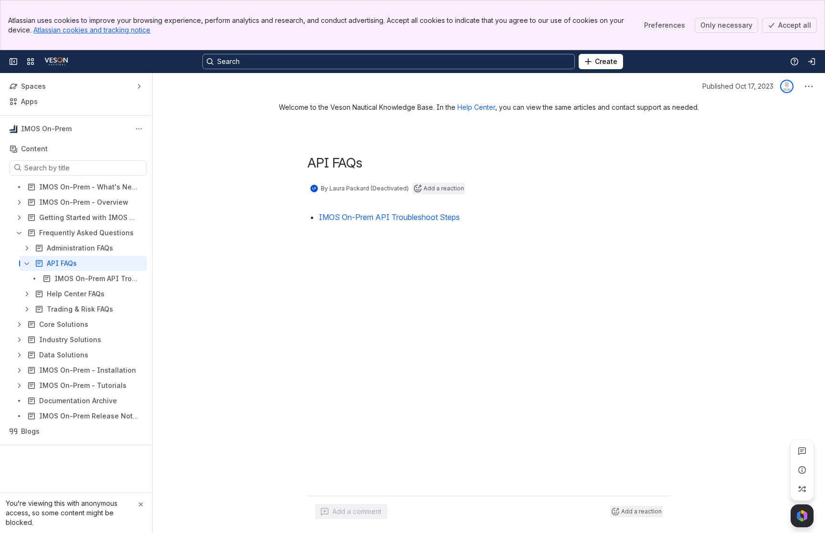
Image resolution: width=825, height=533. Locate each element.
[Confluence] (56, 61)
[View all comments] (802, 451)
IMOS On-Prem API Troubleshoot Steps (389, 217)
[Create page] (802, 489)
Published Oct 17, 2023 (737, 86)
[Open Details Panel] (802, 470)
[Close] (141, 504)
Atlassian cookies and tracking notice (91, 30)
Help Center (476, 107)
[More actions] (139, 129)
